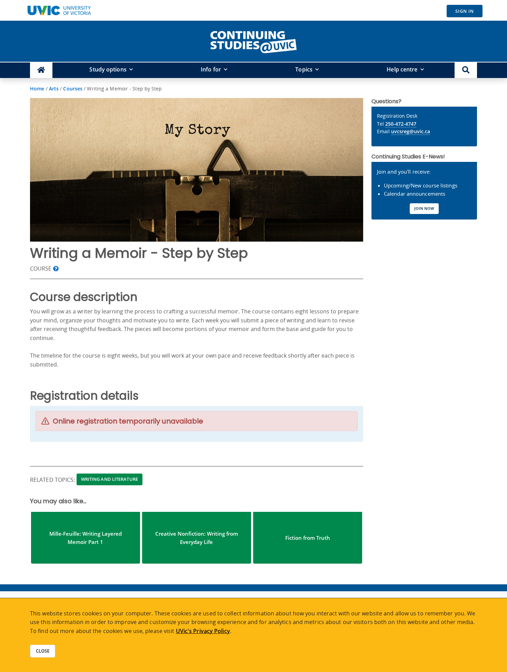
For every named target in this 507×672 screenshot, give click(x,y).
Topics (303, 69)
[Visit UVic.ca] (59, 10)
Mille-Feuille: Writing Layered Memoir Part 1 (85, 537)
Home (37, 88)
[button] (466, 70)
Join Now (424, 208)
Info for (211, 69)
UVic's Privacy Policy (203, 631)
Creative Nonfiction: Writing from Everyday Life (196, 537)
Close (42, 651)
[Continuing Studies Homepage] (41, 70)
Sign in (464, 11)
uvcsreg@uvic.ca (410, 131)
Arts (54, 88)
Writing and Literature (109, 479)
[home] (253, 41)
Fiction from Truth (307, 537)
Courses (72, 88)
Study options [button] (107, 69)
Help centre (402, 69)
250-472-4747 (400, 123)
